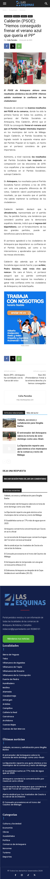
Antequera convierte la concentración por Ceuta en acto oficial (24, 530)
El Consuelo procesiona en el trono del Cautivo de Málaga (25, 555)
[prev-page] (4, 461)
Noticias (22, 10)
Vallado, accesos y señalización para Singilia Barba (30, 423)
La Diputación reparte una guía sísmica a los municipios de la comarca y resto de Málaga (23, 513)
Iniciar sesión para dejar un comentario (25, 479)
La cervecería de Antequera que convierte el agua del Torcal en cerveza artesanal (25, 538)
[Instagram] (21, 875)
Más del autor (32, 413)
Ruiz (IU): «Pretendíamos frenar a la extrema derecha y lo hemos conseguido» (35, 379)
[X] (12, 46)
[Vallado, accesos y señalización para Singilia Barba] (9, 423)
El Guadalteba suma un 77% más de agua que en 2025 (24, 521)
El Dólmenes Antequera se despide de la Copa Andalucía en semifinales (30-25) (23, 571)
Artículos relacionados (13, 413)
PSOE (30, 16)
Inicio (5, 10)
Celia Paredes (12, 40)
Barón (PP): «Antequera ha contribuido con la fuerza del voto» (14, 378)
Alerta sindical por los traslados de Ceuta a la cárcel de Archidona (23, 546)
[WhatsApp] (19, 46)
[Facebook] (6, 46)
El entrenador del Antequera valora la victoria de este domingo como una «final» (31, 435)
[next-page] (8, 461)
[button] (4, 3)
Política (23, 16)
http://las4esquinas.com (25, 400)
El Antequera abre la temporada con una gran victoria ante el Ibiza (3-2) (23, 563)
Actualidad (13, 10)
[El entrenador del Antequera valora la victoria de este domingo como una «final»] (9, 436)
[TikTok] (28, 875)
